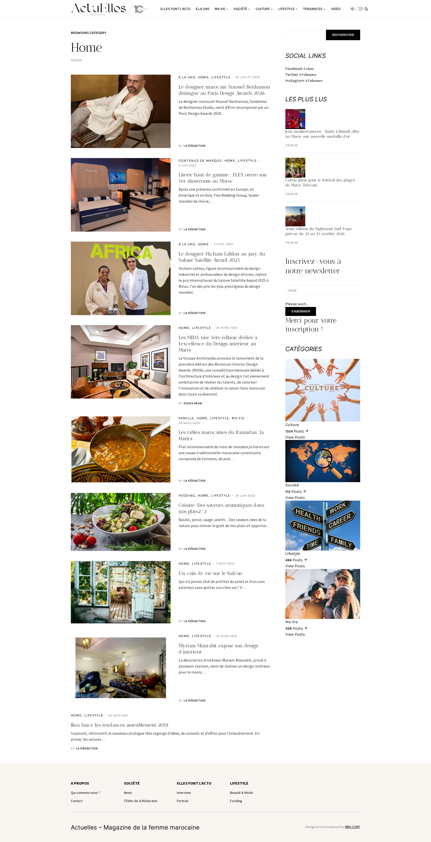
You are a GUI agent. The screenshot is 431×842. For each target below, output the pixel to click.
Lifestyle (221, 77)
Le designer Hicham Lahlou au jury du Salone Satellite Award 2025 (222, 257)
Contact (77, 801)
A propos (80, 783)
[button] (359, 9)
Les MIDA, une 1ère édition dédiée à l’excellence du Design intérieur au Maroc (218, 343)
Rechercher (343, 35)
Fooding (187, 495)
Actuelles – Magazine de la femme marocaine (135, 827)
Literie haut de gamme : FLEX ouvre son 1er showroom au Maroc (223, 178)
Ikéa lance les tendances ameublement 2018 (119, 725)
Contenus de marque (200, 160)
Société (132, 783)
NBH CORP (352, 827)
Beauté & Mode (241, 792)
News (128, 792)
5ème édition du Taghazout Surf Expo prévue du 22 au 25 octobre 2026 (318, 231)
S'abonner (300, 311)
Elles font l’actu (194, 783)
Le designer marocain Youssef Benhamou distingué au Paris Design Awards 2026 (224, 90)
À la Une (187, 77)
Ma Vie (238, 418)
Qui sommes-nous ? (85, 792)
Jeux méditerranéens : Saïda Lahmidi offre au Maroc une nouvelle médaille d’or (322, 134)
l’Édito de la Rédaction (140, 801)
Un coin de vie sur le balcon (210, 573)
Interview (184, 792)
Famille (186, 418)
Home (203, 77)
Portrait (182, 801)
